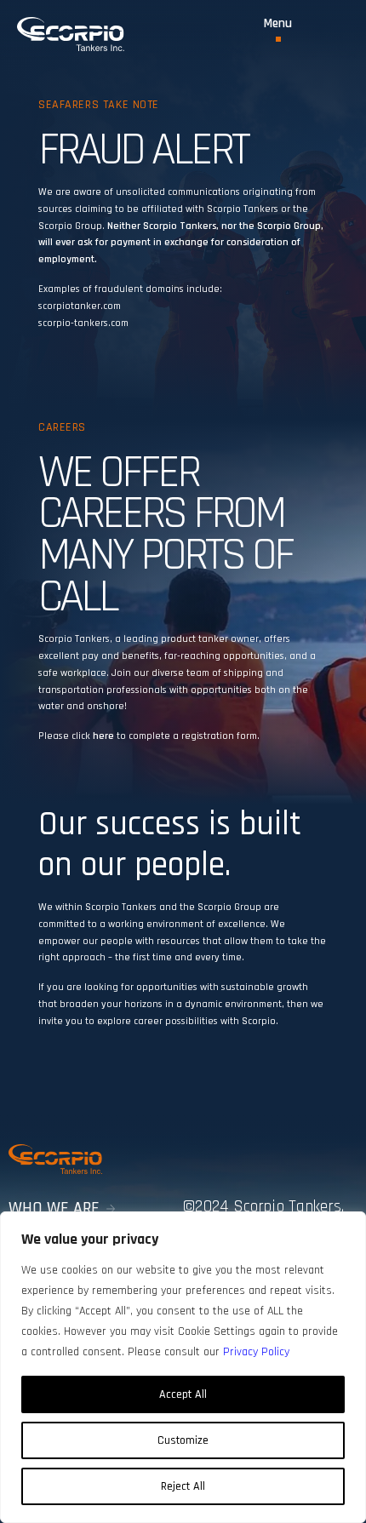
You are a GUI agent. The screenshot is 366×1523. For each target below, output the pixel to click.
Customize (183, 1440)
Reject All (183, 1486)
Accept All (183, 1394)
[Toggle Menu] (278, 29)
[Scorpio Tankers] (70, 34)
